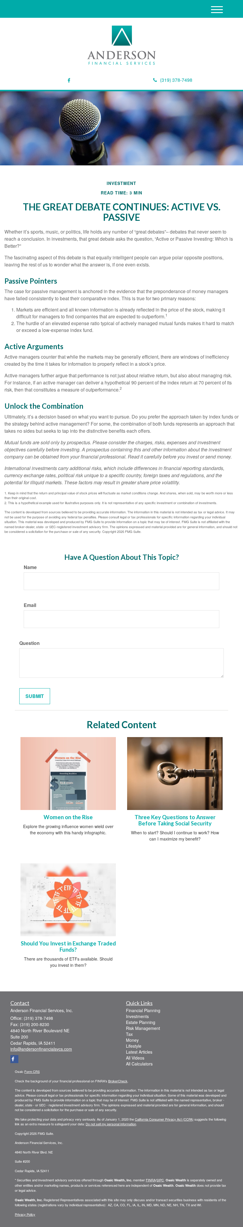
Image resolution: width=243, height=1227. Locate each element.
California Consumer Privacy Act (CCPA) (164, 1119)
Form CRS (32, 1071)
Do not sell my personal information (111, 1123)
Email (30, 605)
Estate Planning (140, 1022)
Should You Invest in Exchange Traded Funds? (68, 946)
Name (30, 567)
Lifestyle (133, 1046)
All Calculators (139, 1064)
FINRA (151, 1180)
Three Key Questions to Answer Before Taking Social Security (175, 820)
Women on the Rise (68, 817)
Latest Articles (139, 1052)
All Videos (135, 1058)
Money (132, 1040)
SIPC (160, 1180)
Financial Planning (143, 1010)
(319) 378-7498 (176, 79)
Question (29, 643)
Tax (129, 1034)
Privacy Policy (25, 1214)
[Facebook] (69, 80)
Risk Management (143, 1028)
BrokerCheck (117, 1081)
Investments (137, 1016)
